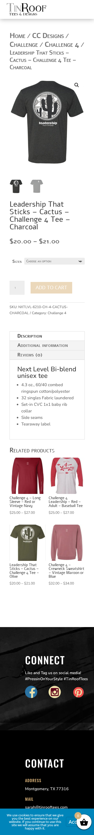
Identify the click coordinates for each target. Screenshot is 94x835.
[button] (76, 85)
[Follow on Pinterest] (78, 692)
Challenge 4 (57, 313)
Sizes (17, 261)
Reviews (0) (29, 354)
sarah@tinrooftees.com (46, 807)
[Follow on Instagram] (55, 692)
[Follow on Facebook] (31, 692)
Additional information (42, 345)
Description (29, 336)
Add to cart (51, 287)
